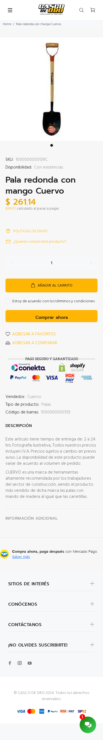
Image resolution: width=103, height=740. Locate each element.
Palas (46, 404)
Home (7, 24)
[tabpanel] (51, 89)
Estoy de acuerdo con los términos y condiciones (53, 301)
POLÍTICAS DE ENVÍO (30, 231)
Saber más (21, 556)
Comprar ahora (51, 317)
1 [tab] (51, 145)
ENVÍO (10, 208)
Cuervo (34, 396)
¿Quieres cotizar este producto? (39, 242)
